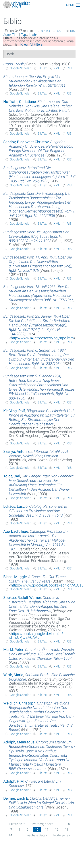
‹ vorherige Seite (42, 824)
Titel (15, 35)
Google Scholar (20, 68)
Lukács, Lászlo (15, 506)
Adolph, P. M (13, 781)
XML (60, 31)
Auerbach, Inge (15, 531)
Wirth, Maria (13, 675)
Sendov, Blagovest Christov (26, 142)
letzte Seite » (61, 835)
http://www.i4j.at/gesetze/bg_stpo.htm (42, 338)
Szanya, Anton (15, 451)
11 (46, 829)
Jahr (34, 35)
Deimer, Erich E (15, 798)
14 (10, 835)
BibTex (45, 31)
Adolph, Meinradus (19, 742)
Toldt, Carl (11, 476)
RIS (72, 31)
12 (56, 829)
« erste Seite (17, 824)
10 (37, 829)
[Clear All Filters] (32, 44)
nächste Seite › (37, 835)
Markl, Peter (13, 649)
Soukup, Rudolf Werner (22, 597)
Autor (7, 35)
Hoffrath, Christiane (19, 101)
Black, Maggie (15, 577)
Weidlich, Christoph (19, 703)
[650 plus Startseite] (41, 5)
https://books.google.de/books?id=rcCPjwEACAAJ (36, 635)
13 (66, 829)
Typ (23, 35)
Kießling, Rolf (14, 411)
